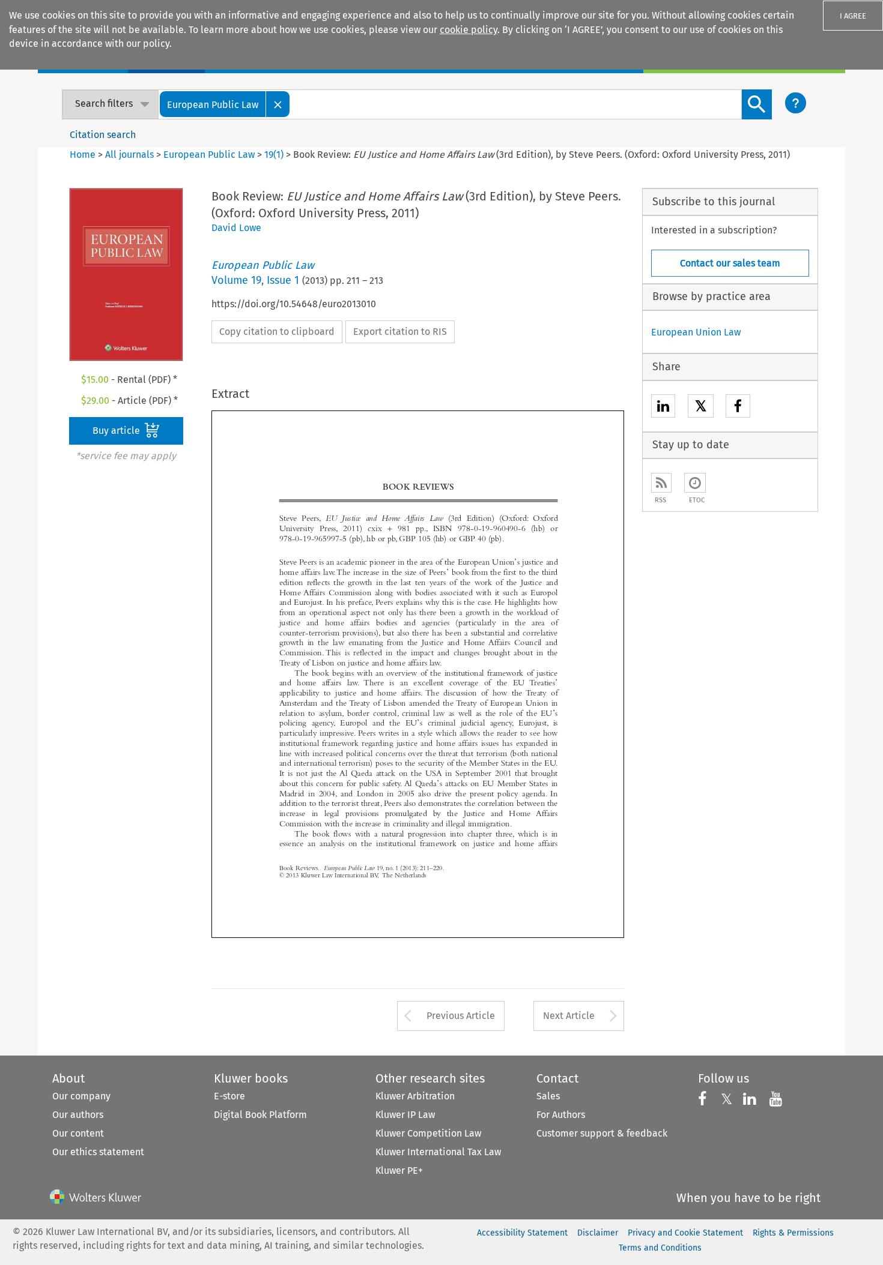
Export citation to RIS (400, 331)
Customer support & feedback (601, 1133)
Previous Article (460, 1015)
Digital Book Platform (260, 1114)
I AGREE (853, 15)
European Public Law (209, 154)
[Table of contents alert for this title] (695, 483)
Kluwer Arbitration (415, 1096)
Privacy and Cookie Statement (685, 1233)
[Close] (278, 104)
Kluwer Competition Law (428, 1133)
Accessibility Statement (522, 1233)
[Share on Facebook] (738, 407)
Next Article (569, 1015)
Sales (548, 1096)
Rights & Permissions (793, 1233)
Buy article (117, 430)
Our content (78, 1133)
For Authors (560, 1114)
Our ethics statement (98, 1152)
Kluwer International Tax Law (438, 1152)
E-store (229, 1096)
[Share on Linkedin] (663, 407)
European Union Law (696, 332)
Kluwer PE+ (399, 1170)
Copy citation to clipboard (277, 331)
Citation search (103, 134)
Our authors (77, 1114)
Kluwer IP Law (405, 1114)
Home (83, 154)
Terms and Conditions (660, 1248)
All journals (130, 154)
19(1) (274, 154)
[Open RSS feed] (661, 483)
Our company (81, 1096)
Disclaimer (597, 1233)
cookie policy (468, 29)
